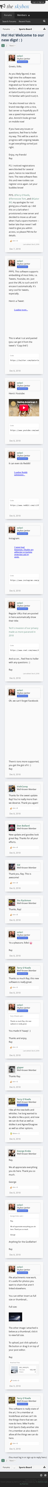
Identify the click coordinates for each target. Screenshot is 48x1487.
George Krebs (24, 1151)
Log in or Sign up (38, 2)
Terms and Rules (31, 1480)
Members (22, 15)
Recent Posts (24, 21)
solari (20, 56)
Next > (12, 45)
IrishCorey (22, 786)
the (17, 6)
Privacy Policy (42, 1480)
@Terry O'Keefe (21, 195)
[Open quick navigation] (44, 28)
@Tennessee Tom (17, 198)
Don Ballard (23, 825)
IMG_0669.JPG (24, 1367)
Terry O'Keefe (24, 967)
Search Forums (9, 21)
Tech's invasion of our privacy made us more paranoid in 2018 (23, 632)
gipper (20, 1067)
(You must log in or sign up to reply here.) (28, 1457)
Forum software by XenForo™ (11, 1482)
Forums (8, 15)
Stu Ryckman (24, 900)
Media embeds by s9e (30, 1482)
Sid (18, 865)
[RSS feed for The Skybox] (45, 1475)
